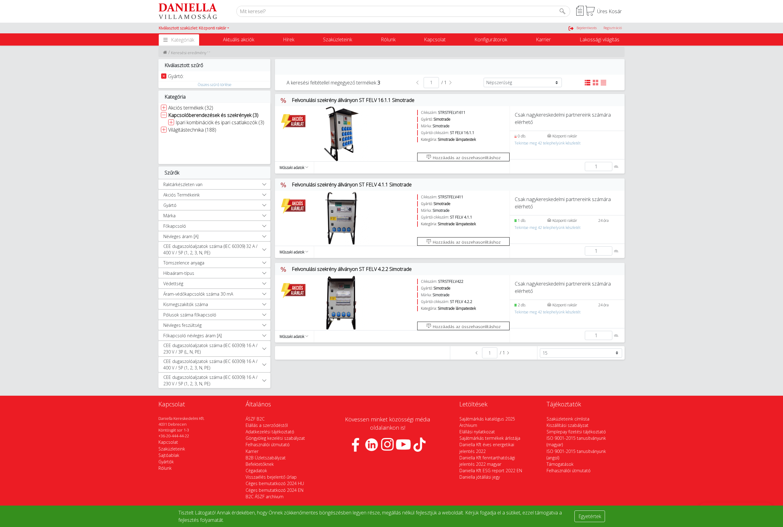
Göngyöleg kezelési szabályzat (275, 438)
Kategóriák (182, 39)
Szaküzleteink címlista (568, 419)
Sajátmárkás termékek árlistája (489, 438)
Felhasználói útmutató (268, 444)
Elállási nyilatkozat (477, 432)
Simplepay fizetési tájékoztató (576, 432)
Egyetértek (589, 516)
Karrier (543, 39)
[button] (194, 28)
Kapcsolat (435, 39)
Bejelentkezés (587, 27)
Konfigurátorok (490, 39)
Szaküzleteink (337, 39)
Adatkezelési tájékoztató (270, 432)
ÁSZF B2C (255, 419)
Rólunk (388, 39)
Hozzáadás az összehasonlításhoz (466, 157)
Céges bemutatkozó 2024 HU (275, 483)
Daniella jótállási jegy (479, 477)
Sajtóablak (168, 455)
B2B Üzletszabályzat (266, 458)
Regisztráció (612, 27)
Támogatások (560, 464)
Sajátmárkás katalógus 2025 (487, 419)
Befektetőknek (260, 464)
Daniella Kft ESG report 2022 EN (490, 470)
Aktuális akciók (238, 39)
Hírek (288, 39)
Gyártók (166, 462)
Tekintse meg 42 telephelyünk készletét (547, 143)
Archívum (468, 425)
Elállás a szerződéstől (267, 425)
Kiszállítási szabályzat (567, 425)
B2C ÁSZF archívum (265, 496)
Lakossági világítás (599, 39)
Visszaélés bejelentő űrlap (271, 477)
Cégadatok (256, 470)
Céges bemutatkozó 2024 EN (274, 490)
